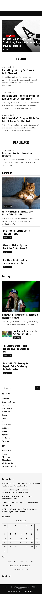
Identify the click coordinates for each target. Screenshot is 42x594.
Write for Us (7, 463)
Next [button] (38, 36)
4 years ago (7, 237)
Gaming (5, 415)
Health (5, 418)
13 (21, 538)
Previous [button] (4, 36)
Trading (5, 441)
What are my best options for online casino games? (15, 247)
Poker (4, 431)
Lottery (5, 428)
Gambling (6, 412)
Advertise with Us (10, 466)
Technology (7, 438)
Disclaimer (6, 460)
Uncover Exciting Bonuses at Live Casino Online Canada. (17, 213)
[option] (21, 36)
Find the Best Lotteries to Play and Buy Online (25, 332)
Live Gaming (7, 425)
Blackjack (6, 399)
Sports (5, 435)
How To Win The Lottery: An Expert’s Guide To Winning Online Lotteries (15, 366)
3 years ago (8, 206)
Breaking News (9, 36)
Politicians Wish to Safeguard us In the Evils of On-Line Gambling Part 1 (20, 120)
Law (4, 422)
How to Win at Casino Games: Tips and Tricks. (16, 232)
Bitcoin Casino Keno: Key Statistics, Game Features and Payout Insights (20, 42)
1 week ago (7, 50)
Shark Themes (28, 591)
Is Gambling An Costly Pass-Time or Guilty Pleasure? (18, 72)
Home (4, 454)
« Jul (4, 557)
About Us (6, 457)
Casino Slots (7, 408)
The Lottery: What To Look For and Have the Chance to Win (16, 348)
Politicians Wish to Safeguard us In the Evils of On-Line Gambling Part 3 (20, 97)
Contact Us (7, 451)
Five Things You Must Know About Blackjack (17, 154)
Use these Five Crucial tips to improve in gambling (15, 261)
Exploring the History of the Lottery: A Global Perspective (20, 316)
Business (6, 405)
